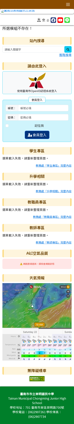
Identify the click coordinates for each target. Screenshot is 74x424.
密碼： (12, 117)
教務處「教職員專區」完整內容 (52, 217)
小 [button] (48, 20)
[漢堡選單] (68, 4)
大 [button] (39, 19)
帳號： (12, 108)
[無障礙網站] (37, 378)
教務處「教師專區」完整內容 (54, 242)
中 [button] (43, 20)
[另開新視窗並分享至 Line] (67, 20)
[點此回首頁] (37, 11)
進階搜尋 (65, 55)
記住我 (39, 125)
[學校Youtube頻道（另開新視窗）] (60, 20)
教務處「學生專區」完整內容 (54, 165)
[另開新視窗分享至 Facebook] (53, 20)
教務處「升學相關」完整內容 (54, 191)
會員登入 (39, 134)
